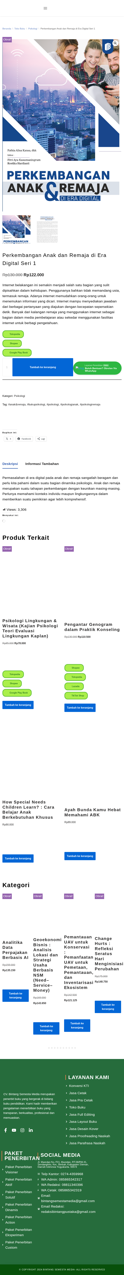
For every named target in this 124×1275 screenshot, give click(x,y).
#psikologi (53, 404)
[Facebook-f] (5, 1130)
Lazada (75, 686)
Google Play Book (18, 352)
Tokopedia (14, 334)
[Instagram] (22, 1130)
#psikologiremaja (90, 404)
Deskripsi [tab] (10, 464)
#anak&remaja (17, 404)
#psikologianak (69, 404)
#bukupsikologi (36, 404)
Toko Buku (19, 28)
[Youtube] (14, 1130)
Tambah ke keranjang (43, 367)
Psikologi (32, 28)
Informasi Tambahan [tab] (42, 464)
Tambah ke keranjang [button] (18, 705)
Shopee (13, 343)
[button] (45, 8)
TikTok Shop (77, 695)
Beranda (6, 28)
